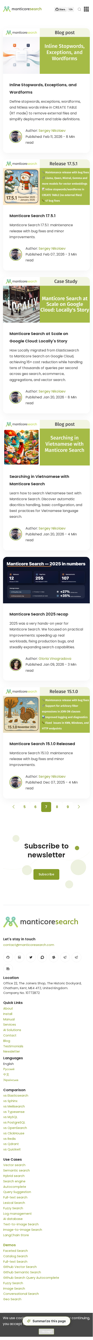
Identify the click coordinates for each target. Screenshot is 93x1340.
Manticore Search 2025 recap (38, 614)
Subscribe (46, 874)
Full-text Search (15, 1261)
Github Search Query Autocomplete (31, 1278)
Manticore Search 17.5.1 (32, 215)
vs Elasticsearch (15, 1095)
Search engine (14, 1181)
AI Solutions (12, 1030)
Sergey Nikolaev (52, 130)
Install (7, 1014)
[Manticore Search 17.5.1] (46, 182)
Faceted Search (15, 1251)
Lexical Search (14, 1203)
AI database (13, 1219)
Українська (10, 1080)
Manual (9, 1019)
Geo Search (12, 1299)
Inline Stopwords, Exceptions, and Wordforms (43, 88)
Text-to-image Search (21, 1224)
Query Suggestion (17, 1192)
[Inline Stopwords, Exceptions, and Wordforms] (46, 51)
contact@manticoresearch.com (28, 945)
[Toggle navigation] (86, 9)
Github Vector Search (20, 1267)
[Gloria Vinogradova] (15, 664)
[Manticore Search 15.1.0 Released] (46, 710)
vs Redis (9, 1139)
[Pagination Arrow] (14, 807)
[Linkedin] (19, 957)
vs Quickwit (12, 1149)
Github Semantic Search (22, 1272)
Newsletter (11, 1051)
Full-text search (15, 1197)
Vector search (14, 1165)
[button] (46, 1321)
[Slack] (53, 957)
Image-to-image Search (22, 1230)
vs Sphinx (10, 1101)
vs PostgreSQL (14, 1122)
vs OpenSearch (15, 1128)
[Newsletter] (8, 969)
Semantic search (16, 1170)
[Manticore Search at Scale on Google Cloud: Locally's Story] (46, 300)
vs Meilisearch (14, 1106)
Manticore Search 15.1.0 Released (42, 743)
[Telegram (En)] (65, 957)
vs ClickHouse (13, 1133)
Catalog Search (15, 1256)
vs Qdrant (11, 1144)
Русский (8, 1069)
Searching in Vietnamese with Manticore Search (39, 480)
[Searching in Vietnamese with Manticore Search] (46, 442)
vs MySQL (10, 1117)
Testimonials (13, 1046)
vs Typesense (14, 1112)
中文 (6, 1074)
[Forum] (42, 957)
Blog (6, 1041)
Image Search (14, 1288)
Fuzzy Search (13, 1208)
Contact (9, 1035)
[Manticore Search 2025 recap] (46, 580)
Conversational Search (21, 1294)
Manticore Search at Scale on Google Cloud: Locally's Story (38, 337)
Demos (9, 1245)
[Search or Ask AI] (79, 9)
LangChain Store (16, 1235)
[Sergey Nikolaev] (15, 136)
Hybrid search (14, 1176)
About (8, 1008)
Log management (17, 1213)
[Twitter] (31, 957)
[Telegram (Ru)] (76, 957)
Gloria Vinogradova (55, 658)
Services (9, 1024)
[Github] (8, 957)
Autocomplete (14, 1187)
